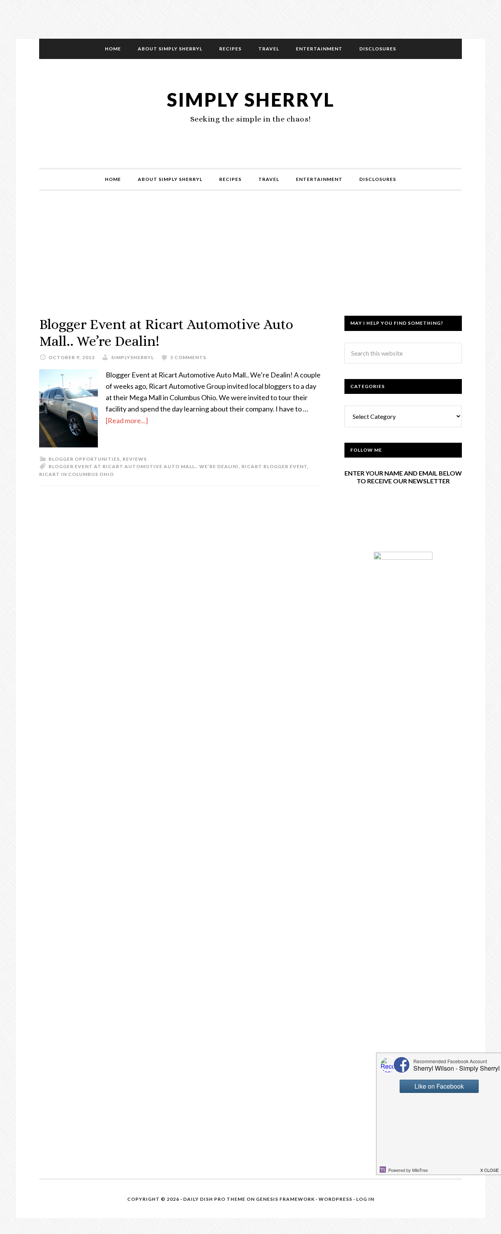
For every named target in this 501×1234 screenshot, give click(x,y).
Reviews (135, 459)
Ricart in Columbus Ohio (76, 474)
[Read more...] (127, 420)
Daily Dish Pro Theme (214, 1199)
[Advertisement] (250, 261)
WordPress (335, 1199)
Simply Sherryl (251, 99)
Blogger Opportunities (84, 459)
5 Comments (188, 357)
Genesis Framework (285, 1199)
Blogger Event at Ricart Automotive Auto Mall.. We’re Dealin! (144, 466)
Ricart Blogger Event (274, 466)
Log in (365, 1199)
